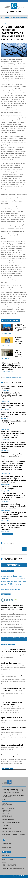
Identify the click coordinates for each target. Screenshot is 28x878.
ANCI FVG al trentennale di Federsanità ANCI (20, 328)
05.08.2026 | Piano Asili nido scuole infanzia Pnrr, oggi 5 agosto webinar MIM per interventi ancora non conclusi (13, 424)
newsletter (3, 581)
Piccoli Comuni (4, 584)
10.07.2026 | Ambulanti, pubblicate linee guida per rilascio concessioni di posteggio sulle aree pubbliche (14, 516)
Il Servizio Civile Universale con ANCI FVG (20, 341)
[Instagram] (6, 852)
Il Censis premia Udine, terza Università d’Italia (11, 703)
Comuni (15, 576)
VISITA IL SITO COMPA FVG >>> (13, 638)
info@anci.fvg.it (7, 810)
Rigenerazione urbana (17, 377)
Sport (6, 589)
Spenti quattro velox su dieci (11, 718)
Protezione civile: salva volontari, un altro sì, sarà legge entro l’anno (13, 650)
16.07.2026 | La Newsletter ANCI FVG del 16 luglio (12, 488)
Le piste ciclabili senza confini (12, 663)
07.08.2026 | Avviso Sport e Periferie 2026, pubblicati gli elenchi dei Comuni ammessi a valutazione (12, 396)
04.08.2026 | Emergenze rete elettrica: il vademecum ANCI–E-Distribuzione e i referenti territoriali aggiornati (13, 434)
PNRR (10, 584)
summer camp (11, 589)
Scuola (21, 586)
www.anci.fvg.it (5, 813)
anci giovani (4, 576)
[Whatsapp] (4, 840)
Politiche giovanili (17, 584)
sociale (2, 589)
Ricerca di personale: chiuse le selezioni (19, 353)
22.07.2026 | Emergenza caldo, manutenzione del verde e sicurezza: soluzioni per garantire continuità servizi (13, 479)
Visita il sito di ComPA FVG (8, 859)
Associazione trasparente (8, 819)
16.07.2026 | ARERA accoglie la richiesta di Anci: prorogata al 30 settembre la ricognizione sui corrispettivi (13, 496)
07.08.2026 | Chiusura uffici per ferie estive (12, 387)
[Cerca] (24, 549)
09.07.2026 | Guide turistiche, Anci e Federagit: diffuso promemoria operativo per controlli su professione (13, 526)
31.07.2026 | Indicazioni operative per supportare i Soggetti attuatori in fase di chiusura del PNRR (13, 455)
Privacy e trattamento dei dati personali (11, 822)
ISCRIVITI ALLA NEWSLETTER (14, 565)
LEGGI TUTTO (7, 534)
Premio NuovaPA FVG (5, 586)
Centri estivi (9, 576)
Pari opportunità (7, 377)
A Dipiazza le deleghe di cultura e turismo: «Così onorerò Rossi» (13, 689)
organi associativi (12, 581)
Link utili (4, 862)
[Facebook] (3, 852)
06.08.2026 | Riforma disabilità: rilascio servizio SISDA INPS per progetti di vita (12, 405)
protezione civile (15, 587)
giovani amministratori (15, 578)
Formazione (5, 579)
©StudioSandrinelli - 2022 (19, 876)
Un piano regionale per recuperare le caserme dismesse (13, 676)
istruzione (22, 578)
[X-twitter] (9, 852)
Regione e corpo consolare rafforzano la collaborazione (11, 756)
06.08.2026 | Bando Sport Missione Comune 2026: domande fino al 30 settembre (13, 414)
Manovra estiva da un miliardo (12, 745)
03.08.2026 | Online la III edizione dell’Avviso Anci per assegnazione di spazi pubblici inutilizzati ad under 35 (13, 445)
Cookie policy (5, 825)
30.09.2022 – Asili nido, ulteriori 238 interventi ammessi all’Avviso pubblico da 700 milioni (13, 366)
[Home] (1, 17)
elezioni (20, 576)
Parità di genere (22, 581)
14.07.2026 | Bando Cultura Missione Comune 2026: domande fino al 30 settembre (13, 506)
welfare (17, 589)
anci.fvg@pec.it (7, 811)
